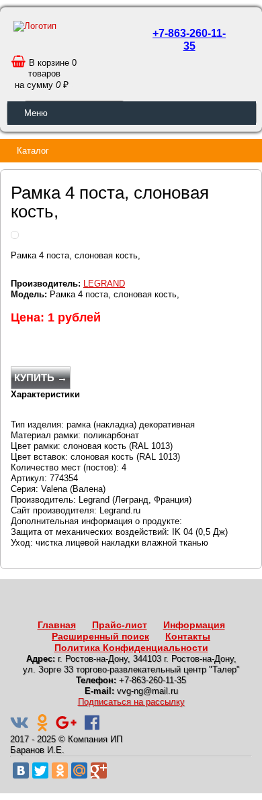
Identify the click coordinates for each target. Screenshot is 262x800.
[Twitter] (40, 770)
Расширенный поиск (100, 636)
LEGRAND (104, 284)
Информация (194, 624)
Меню (36, 113)
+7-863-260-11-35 (189, 40)
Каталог (33, 151)
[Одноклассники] (60, 770)
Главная (57, 624)
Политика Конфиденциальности (131, 647)
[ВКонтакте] (21, 770)
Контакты (187, 636)
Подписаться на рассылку (131, 702)
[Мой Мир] (79, 770)
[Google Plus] (99, 770)
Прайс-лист (119, 624)
